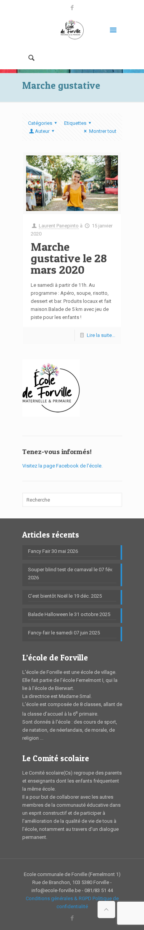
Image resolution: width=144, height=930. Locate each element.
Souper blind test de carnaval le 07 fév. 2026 (70, 573)
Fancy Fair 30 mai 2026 (53, 551)
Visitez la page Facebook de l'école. (62, 466)
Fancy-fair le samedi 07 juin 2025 (64, 633)
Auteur (42, 131)
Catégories (40, 123)
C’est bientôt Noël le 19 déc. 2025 (65, 596)
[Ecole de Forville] (72, 29)
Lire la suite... (101, 335)
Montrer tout (102, 131)
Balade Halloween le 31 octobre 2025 (69, 614)
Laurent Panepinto (59, 226)
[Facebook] (72, 7)
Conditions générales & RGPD (58, 898)
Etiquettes (75, 123)
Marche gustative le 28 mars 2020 (69, 258)
